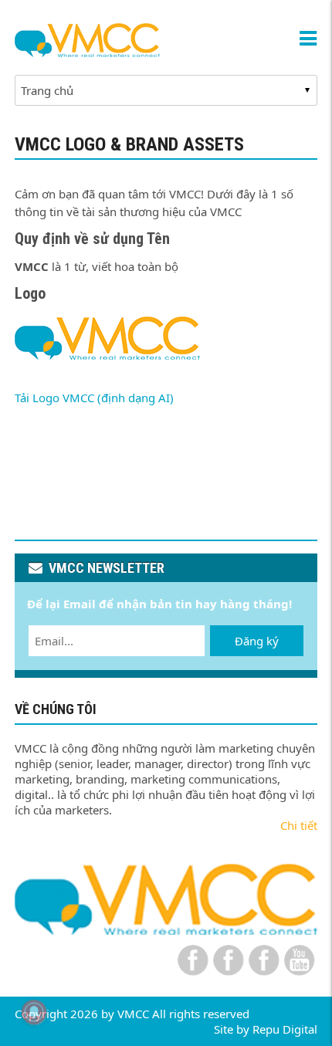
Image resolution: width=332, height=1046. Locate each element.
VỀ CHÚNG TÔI (56, 709)
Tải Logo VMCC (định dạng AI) (94, 397)
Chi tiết (298, 825)
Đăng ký (257, 640)
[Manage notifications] (34, 1012)
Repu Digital (284, 1029)
